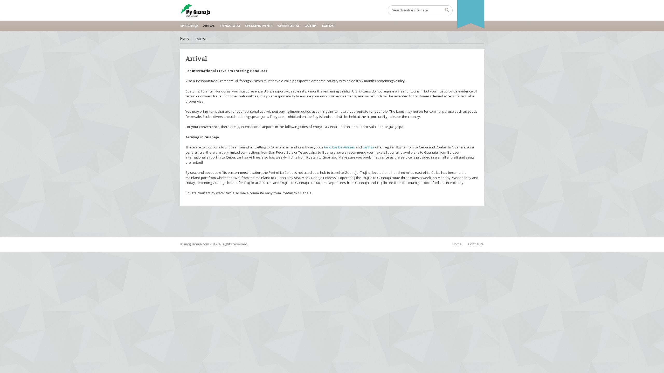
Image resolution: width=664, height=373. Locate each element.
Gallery (311, 26)
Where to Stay (288, 26)
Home (184, 38)
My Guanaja (189, 26)
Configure (476, 244)
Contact (329, 26)
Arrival (209, 26)
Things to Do (230, 26)
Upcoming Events (258, 26)
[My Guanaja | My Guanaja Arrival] (195, 10)
